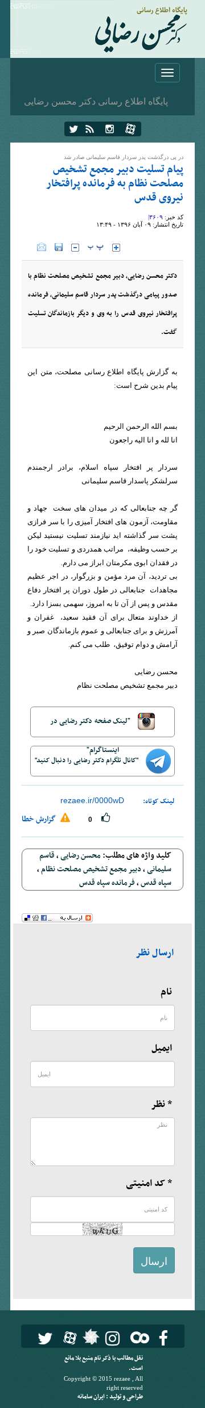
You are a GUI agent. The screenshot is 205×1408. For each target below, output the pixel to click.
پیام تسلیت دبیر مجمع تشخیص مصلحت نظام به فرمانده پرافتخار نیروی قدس (115, 184)
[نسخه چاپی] (29, 247)
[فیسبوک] (163, 1338)
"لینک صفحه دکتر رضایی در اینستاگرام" (91, 726)
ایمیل (161, 1048)
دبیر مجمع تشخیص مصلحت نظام (91, 869)
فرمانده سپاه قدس (107, 882)
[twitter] (74, 129)
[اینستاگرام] (109, 129)
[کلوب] (137, 1337)
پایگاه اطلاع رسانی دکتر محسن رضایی (96, 100)
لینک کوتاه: (159, 801)
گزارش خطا (40, 819)
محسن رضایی (80, 855)
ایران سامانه (91, 1397)
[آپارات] (130, 129)
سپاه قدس (156, 882)
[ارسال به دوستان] (41, 247)
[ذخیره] (59, 247)
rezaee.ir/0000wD (92, 800)
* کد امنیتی (149, 1184)
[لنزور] (90, 1339)
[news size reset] (96, 248)
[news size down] (75, 248)
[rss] (89, 129)
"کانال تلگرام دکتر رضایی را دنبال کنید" (87, 760)
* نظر (161, 1105)
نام (166, 992)
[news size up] (116, 248)
